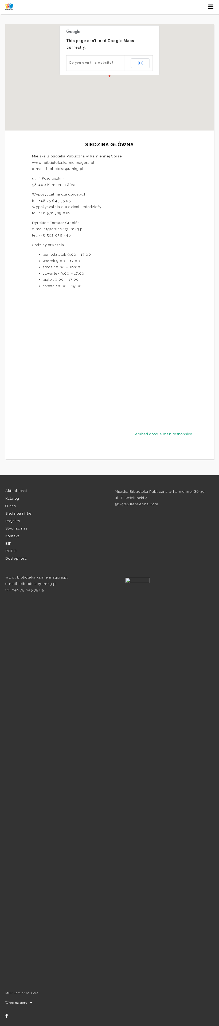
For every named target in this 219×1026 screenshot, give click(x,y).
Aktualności (16, 491)
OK (140, 63)
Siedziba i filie (18, 513)
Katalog (12, 498)
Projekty (12, 521)
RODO (11, 551)
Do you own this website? (91, 62)
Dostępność (16, 558)
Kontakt (12, 536)
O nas (10, 506)
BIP (8, 543)
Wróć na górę (16, 1002)
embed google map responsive (163, 434)
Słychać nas (16, 528)
